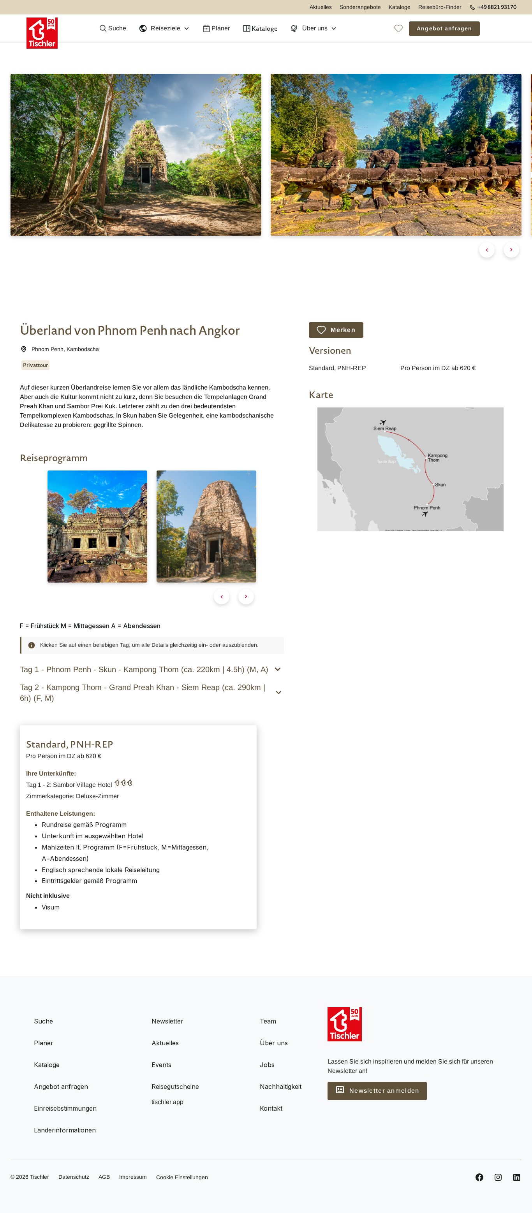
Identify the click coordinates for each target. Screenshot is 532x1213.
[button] (164, 28)
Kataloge (399, 7)
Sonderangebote (360, 7)
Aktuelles (321, 7)
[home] (42, 28)
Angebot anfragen (444, 28)
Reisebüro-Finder (440, 7)
